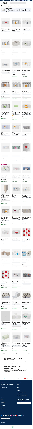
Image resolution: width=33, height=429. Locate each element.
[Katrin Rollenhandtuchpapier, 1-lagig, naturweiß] (26, 147)
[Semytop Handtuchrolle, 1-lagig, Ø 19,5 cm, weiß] (26, 378)
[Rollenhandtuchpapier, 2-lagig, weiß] (26, 399)
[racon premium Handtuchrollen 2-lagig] (5, 43)
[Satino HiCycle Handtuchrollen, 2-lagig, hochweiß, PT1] (16, 378)
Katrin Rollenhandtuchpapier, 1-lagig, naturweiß (26, 154)
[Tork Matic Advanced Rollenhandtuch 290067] (26, 421)
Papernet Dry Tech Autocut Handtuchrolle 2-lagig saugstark (16, 260)
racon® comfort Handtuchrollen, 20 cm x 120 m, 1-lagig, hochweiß (5, 92)
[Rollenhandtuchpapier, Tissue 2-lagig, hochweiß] (5, 147)
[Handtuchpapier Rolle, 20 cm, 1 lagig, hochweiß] (5, 295)
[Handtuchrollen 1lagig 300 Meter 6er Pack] (16, 43)
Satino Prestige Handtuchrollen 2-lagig (26, 365)
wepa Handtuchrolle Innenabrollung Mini (4, 176)
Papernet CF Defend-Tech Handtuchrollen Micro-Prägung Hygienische (5, 29)
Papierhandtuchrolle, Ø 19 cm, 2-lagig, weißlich (26, 134)
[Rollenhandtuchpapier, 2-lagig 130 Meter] (16, 337)
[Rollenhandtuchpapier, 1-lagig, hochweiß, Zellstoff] (26, 189)
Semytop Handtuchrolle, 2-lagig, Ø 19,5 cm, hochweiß (16, 176)
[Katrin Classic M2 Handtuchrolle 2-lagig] (5, 274)
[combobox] (18, 3)
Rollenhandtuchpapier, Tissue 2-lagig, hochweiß (5, 154)
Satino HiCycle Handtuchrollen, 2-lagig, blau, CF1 (5, 134)
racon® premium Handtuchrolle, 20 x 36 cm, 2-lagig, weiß (5, 113)
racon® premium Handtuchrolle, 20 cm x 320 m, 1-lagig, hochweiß (5, 218)
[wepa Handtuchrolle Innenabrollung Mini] (5, 168)
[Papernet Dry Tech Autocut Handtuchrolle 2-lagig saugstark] (16, 253)
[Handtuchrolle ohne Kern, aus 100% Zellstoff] (16, 316)
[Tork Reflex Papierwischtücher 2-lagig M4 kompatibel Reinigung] (5, 421)
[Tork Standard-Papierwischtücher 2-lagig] (5, 358)
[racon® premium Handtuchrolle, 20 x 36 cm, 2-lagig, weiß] (5, 105)
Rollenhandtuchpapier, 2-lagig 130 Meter (16, 344)
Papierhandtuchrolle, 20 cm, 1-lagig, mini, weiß (26, 303)
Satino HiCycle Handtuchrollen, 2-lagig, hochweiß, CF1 (26, 71)
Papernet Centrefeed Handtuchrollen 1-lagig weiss (26, 29)
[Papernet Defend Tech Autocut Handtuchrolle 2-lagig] (16, 232)
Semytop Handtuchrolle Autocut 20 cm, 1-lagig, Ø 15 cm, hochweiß (26, 344)
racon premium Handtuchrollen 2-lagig (5, 50)
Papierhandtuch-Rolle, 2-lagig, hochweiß (16, 196)
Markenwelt (7, 5)
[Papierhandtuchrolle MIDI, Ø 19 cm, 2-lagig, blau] (26, 274)
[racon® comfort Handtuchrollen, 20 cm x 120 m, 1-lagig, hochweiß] (5, 84)
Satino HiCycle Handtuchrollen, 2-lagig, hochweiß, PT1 (16, 385)
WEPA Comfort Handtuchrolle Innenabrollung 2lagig (26, 50)
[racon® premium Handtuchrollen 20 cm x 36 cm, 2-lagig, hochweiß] (26, 84)
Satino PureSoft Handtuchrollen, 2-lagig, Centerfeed (4, 261)
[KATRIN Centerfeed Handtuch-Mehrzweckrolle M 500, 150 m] (26, 232)
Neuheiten (14, 5)
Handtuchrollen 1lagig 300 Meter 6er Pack (15, 50)
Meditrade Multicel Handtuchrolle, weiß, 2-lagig (16, 303)
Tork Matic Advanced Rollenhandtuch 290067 (25, 428)
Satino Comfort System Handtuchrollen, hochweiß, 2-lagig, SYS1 (5, 407)
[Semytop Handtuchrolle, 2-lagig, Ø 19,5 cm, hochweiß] (16, 168)
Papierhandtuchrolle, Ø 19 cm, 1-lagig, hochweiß (16, 282)
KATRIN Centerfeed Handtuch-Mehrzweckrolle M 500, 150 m (26, 239)
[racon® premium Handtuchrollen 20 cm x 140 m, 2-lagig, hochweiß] (16, 84)
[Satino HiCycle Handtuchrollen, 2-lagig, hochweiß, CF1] (26, 63)
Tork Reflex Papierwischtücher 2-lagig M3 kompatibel (16, 365)
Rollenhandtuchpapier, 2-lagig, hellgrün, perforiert (16, 113)
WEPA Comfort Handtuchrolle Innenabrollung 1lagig (26, 323)
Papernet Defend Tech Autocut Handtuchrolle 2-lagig (16, 239)
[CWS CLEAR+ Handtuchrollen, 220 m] (16, 399)
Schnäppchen (19, 5)
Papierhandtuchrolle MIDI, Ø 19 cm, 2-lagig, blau (26, 282)
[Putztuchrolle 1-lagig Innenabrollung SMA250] (26, 253)
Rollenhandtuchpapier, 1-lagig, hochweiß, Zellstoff (26, 196)
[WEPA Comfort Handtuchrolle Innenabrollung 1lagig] (26, 316)
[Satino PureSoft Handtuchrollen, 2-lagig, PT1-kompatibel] (5, 378)
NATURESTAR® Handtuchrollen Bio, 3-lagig (5, 196)
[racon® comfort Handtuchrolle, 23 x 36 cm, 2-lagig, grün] (16, 147)
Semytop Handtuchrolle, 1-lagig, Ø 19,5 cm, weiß (26, 385)
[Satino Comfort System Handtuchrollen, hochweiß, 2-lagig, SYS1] (5, 399)
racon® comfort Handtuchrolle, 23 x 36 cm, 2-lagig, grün (16, 154)
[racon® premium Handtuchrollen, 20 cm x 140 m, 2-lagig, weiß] (16, 22)
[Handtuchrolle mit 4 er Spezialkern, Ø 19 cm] (5, 232)
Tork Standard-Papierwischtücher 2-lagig (5, 365)
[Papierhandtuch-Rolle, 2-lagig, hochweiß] (16, 189)
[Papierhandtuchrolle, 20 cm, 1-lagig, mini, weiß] (26, 295)
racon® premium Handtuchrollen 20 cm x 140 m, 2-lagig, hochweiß (16, 92)
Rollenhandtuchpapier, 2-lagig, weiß (26, 407)
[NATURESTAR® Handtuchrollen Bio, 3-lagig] (5, 189)
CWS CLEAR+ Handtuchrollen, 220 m (16, 407)
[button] (31, 3)
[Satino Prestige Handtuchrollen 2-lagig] (26, 358)
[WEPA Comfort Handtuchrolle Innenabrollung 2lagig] (26, 43)
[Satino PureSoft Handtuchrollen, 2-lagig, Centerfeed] (5, 253)
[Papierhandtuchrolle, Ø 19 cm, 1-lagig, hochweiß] (16, 274)
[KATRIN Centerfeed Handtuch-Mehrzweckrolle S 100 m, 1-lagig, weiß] (16, 421)
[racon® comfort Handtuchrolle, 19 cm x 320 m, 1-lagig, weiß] (26, 105)
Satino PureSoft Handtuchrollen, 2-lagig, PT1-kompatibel (5, 386)
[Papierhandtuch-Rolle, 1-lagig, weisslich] (5, 63)
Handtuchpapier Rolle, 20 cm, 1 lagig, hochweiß (5, 303)
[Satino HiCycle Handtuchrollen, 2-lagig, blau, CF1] (5, 127)
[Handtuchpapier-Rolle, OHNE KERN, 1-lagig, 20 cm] (5, 337)
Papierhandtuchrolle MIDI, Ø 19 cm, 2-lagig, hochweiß (26, 218)
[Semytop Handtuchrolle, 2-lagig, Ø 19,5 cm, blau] (26, 168)
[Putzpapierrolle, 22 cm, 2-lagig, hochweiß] (5, 316)
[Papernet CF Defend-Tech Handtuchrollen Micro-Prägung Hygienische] (5, 22)
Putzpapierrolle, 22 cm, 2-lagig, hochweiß (5, 323)
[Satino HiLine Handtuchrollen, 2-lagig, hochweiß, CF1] (16, 211)
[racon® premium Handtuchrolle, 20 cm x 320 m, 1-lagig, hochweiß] (5, 211)
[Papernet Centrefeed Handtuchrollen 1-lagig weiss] (26, 22)
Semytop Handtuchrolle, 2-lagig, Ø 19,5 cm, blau (26, 176)
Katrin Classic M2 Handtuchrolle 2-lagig (4, 282)
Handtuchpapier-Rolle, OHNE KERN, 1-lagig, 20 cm (5, 344)
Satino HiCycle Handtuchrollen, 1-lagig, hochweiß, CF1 (16, 134)
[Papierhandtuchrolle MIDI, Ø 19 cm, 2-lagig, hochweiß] (26, 211)
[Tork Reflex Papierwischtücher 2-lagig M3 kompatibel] (16, 358)
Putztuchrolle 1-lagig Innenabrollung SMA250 (25, 260)
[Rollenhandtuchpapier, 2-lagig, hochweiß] (16, 63)
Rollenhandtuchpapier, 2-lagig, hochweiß (16, 71)
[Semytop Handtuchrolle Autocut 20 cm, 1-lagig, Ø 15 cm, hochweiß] (26, 337)
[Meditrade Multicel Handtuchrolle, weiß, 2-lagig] (16, 295)
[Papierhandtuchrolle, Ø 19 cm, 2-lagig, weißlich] (26, 127)
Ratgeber (11, 5)
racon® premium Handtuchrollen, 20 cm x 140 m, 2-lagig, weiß (16, 29)
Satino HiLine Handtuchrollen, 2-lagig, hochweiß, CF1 (16, 218)
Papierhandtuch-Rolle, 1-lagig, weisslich (5, 71)
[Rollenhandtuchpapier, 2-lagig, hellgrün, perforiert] (16, 105)
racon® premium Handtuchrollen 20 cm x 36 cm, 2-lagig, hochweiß (26, 92)
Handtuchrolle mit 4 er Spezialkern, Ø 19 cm (4, 239)
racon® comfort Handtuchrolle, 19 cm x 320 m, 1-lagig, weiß (26, 113)
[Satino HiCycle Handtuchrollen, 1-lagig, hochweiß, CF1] (16, 127)
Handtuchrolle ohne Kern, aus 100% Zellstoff (16, 323)
